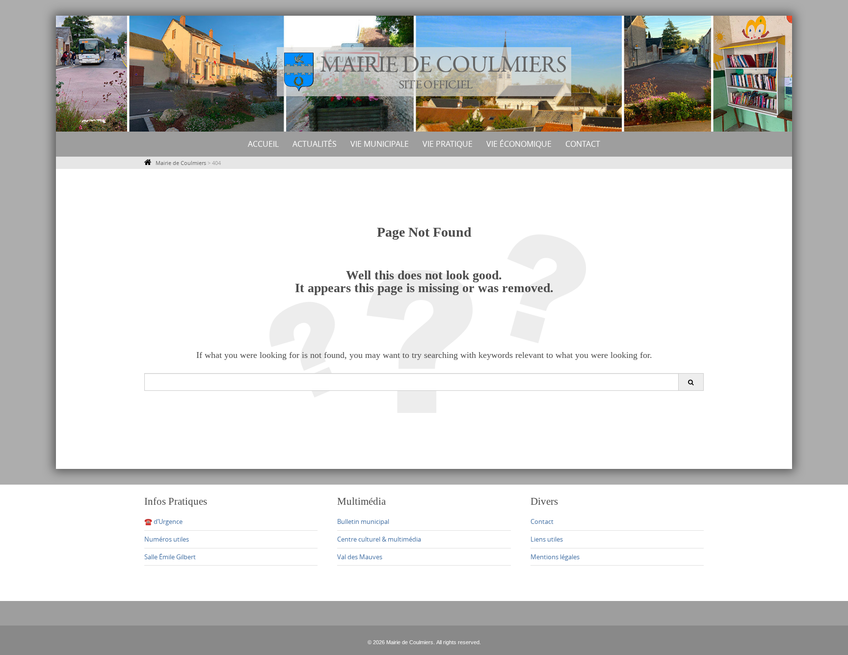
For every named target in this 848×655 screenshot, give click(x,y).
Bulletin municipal (363, 521)
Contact (582, 143)
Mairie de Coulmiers (181, 162)
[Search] (691, 382)
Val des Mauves (359, 556)
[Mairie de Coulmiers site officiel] (424, 71)
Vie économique (519, 143)
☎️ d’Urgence (163, 521)
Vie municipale (379, 143)
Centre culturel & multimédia (379, 539)
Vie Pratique (448, 143)
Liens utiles (546, 539)
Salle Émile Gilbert (170, 556)
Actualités (314, 143)
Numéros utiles (166, 539)
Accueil (263, 143)
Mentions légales (555, 556)
